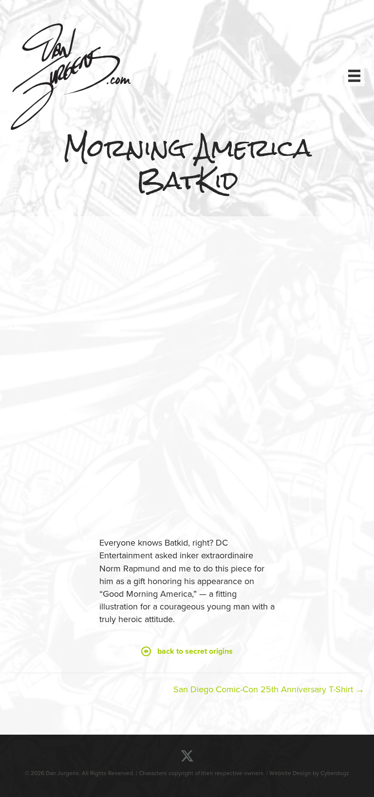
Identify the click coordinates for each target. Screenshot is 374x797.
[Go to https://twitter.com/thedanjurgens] (187, 756)
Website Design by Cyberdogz (309, 773)
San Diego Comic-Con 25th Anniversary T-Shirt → (268, 689)
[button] (187, 651)
